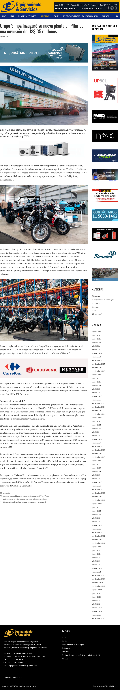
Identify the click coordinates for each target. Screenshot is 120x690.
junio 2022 (96, 511)
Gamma (6, 496)
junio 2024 (96, 425)
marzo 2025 (96, 392)
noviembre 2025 (98, 364)
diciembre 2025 (98, 360)
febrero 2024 (97, 439)
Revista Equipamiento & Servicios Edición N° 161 (80, 16)
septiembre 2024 (98, 414)
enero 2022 (96, 529)
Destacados (96, 296)
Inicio (4, 16)
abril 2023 (96, 475)
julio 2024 (96, 421)
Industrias (45, 16)
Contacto (105, 16)
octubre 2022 (97, 496)
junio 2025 (96, 382)
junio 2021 (96, 554)
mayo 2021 (96, 557)
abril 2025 (96, 389)
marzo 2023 (96, 478)
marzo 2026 (96, 349)
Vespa (46, 496)
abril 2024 (96, 432)
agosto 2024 (97, 417)
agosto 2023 (97, 460)
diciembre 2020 (98, 575)
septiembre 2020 (98, 586)
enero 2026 (96, 357)
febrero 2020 (97, 611)
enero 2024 (96, 443)
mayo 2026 (96, 342)
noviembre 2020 (98, 579)
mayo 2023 (96, 471)
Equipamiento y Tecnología (27, 16)
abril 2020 (96, 604)
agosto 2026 (97, 331)
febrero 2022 (97, 525)
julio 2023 (96, 464)
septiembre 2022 (98, 500)
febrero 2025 (97, 396)
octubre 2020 (97, 582)
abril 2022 (96, 518)
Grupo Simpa (15, 496)
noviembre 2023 (98, 450)
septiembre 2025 (98, 371)
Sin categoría (97, 314)
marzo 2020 (97, 607)
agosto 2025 (97, 374)
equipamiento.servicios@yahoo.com (23, 665)
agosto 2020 (97, 589)
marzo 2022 (96, 521)
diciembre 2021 (98, 532)
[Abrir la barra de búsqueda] (117, 16)
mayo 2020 (96, 600)
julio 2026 (96, 335)
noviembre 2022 (98, 493)
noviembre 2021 (98, 536)
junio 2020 (96, 597)
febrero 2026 (97, 353)
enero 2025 (96, 400)
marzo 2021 (96, 564)
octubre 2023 (97, 453)
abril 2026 (96, 346)
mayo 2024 (96, 428)
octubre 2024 (97, 410)
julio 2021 (96, 550)
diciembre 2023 (98, 446)
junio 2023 (96, 468)
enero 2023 (96, 486)
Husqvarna (25, 496)
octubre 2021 (97, 539)
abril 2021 (96, 561)
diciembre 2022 (98, 489)
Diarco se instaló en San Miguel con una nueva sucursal (24, 502)
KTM (41, 496)
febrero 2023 (97, 482)
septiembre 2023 (98, 457)
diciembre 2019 (98, 618)
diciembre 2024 (98, 403)
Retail (11, 16)
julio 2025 (96, 378)
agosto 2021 (96, 546)
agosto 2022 (97, 503)
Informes (56, 16)
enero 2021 (96, 572)
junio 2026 (96, 339)
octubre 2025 (97, 367)
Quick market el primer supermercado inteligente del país (25, 499)
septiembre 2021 (98, 543)
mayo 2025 (96, 385)
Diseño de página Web (100, 686)
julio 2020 (96, 593)
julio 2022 (96, 507)
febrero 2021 (97, 568)
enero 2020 (96, 615)
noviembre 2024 (98, 407)
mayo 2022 (96, 514)
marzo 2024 (96, 435)
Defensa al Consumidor (13, 677)
